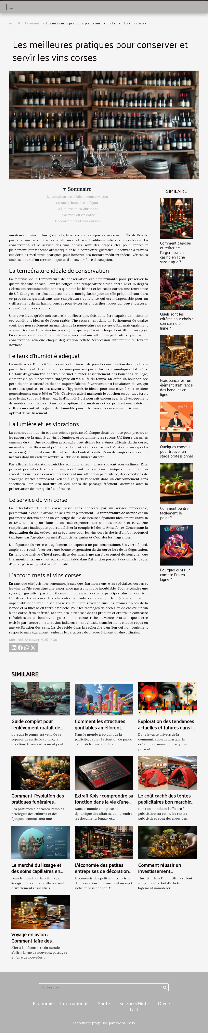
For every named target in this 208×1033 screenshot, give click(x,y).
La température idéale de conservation (77, 196)
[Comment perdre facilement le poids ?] (176, 483)
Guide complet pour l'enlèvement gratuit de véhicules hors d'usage (35, 727)
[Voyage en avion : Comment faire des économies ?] (40, 912)
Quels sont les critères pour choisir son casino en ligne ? (176, 320)
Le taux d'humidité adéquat (77, 203)
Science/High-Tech (134, 1006)
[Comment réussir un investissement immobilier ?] (167, 842)
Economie (33, 23)
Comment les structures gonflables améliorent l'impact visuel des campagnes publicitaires (100, 730)
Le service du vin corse (77, 215)
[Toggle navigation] (11, 7)
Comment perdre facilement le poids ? (174, 513)
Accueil (14, 23)
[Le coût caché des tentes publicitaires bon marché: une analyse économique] (167, 773)
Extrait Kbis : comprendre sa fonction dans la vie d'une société (104, 801)
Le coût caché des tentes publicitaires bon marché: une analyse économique (164, 801)
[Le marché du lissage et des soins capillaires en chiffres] (40, 842)
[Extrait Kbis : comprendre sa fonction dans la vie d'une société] (104, 773)
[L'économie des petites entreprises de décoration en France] (104, 842)
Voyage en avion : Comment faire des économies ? (31, 940)
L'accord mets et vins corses (77, 221)
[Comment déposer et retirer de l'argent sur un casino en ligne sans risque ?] (176, 218)
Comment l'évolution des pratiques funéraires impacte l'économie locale (38, 801)
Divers (164, 1003)
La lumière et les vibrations (77, 209)
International (73, 1003)
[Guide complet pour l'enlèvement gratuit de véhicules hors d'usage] (40, 698)
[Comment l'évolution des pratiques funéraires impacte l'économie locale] (40, 773)
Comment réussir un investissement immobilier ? (159, 871)
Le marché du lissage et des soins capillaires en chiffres (36, 871)
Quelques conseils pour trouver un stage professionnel (176, 451)
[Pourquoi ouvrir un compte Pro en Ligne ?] (176, 545)
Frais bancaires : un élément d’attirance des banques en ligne (176, 387)
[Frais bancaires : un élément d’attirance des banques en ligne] (176, 355)
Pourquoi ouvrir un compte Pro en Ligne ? (175, 574)
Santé (104, 1003)
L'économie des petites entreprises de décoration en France (102, 871)
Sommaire (79, 189)
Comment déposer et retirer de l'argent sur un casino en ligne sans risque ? (175, 252)
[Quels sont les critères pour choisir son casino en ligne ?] (176, 289)
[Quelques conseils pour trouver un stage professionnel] (176, 421)
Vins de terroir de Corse (52, 335)
